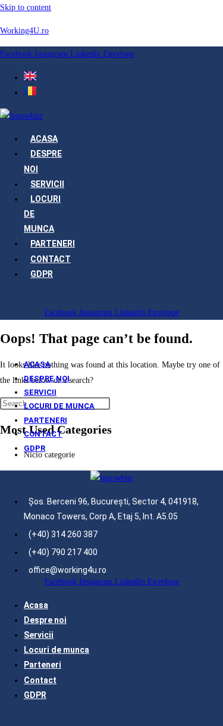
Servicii (47, 184)
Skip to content (25, 7)
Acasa (44, 139)
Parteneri (52, 243)
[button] (22, 297)
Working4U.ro (24, 30)
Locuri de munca (59, 405)
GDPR (41, 274)
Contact (50, 259)
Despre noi (47, 378)
